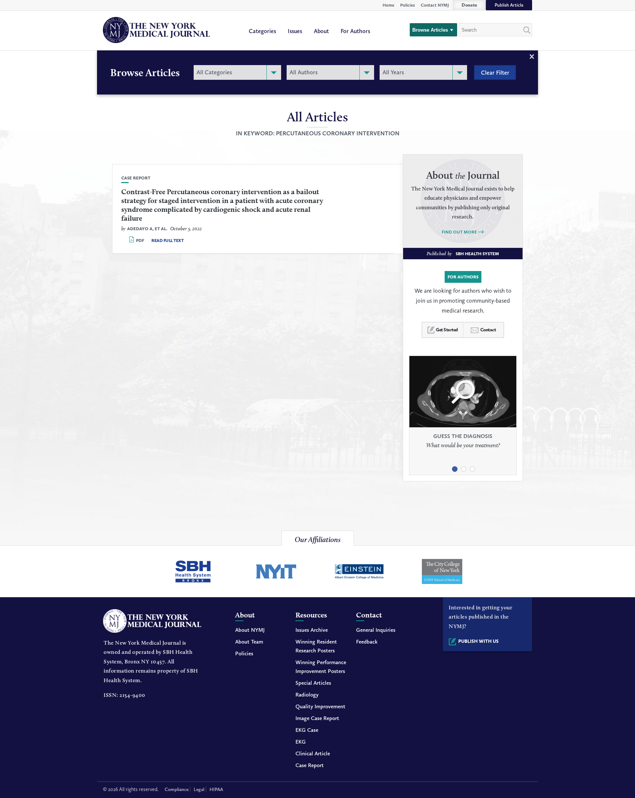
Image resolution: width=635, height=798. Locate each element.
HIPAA (216, 789)
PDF (140, 240)
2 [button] (463, 466)
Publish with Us (478, 641)
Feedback (366, 641)
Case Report (309, 765)
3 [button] (472, 466)
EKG (300, 741)
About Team (249, 641)
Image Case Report (317, 718)
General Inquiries (375, 630)
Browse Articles (430, 30)
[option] (462, 408)
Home (388, 5)
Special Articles (313, 683)
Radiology (307, 694)
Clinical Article (312, 753)
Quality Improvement (320, 706)
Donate (469, 5)
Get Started (447, 329)
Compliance (177, 789)
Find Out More (459, 232)
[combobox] (237, 72)
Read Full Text (167, 240)
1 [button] (454, 466)
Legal (199, 789)
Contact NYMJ (435, 5)
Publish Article (509, 5)
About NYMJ (250, 630)
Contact (488, 329)
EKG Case (306, 730)
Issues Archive (311, 630)
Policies (407, 5)
